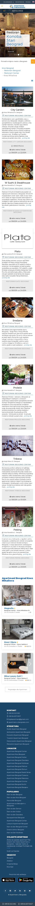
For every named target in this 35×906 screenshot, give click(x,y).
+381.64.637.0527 (26, 904)
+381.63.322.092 (10, 904)
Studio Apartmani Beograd (16, 729)
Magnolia (9, 608)
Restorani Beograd (12, 70)
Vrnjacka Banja (12, 864)
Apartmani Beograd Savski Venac (19, 772)
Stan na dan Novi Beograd (16, 797)
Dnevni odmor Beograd (15, 829)
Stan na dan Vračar (14, 811)
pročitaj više (26, 138)
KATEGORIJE (17, 11)
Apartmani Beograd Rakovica (17, 778)
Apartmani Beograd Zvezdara (17, 760)
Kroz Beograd (8, 68)
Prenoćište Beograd (14, 800)
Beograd (10, 858)
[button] (2, 28)
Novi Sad (10, 867)
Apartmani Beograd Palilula (17, 766)
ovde (8, 848)
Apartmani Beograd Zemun (17, 769)
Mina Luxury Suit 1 (13, 676)
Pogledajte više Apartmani (17, 689)
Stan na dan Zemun (14, 808)
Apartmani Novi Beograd (16, 754)
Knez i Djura (10, 642)
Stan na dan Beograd (14, 794)
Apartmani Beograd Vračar (17, 757)
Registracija (19, 2)
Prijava (28, 2)
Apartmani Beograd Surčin (16, 784)
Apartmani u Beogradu (18, 894)
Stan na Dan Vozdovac (15, 832)
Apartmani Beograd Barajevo (17, 787)
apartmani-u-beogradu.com (19, 722)
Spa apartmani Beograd (15, 817)
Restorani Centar (11, 73)
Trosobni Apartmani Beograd (17, 738)
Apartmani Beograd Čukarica (17, 775)
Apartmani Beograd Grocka (17, 781)
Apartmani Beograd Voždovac (18, 763)
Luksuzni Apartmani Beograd (17, 823)
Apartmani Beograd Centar (17, 751)
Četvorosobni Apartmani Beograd (19, 741)
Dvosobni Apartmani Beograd (17, 735)
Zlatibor (10, 861)
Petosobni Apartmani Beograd (18, 744)
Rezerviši (11, 51)
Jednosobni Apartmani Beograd (18, 732)
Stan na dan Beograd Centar (17, 826)
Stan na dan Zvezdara (15, 814)
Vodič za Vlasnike (13, 851)
